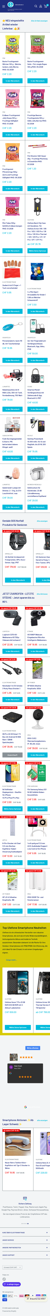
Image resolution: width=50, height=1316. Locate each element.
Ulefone (30, 220)
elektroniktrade (9, 282)
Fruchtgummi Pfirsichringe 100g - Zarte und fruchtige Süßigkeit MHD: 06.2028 (12, 173)
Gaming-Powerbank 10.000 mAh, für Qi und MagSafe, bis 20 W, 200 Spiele (36, 443)
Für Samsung (32, 786)
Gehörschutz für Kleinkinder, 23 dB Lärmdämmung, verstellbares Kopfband (36, 492)
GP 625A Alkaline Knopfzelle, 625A (34, 687)
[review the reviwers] (41, 1074)
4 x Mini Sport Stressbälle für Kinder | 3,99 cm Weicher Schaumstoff (36, 296)
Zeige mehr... (11, 960)
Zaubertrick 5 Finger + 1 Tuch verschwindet (11, 286)
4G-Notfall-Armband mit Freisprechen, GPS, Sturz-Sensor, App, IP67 (15, 560)
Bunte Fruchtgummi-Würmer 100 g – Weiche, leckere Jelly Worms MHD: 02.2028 (11, 65)
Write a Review (32, 1048)
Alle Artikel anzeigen (39, 21)
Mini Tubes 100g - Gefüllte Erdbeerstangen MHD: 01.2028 (12, 226)
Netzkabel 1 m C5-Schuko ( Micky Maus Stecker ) (12, 687)
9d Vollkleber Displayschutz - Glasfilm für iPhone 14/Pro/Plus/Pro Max (11, 793)
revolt (30, 435)
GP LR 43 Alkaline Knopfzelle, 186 (9, 898)
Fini (3, 58)
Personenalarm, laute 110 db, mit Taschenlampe (12, 342)
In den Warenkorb (12, 81)
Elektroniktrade (9, 682)
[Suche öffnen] (36, 6)
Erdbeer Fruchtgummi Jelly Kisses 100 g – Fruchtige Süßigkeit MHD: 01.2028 (11, 119)
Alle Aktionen (42, 594)
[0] (45, 6)
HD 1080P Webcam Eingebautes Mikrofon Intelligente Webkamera (36, 637)
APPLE (4, 840)
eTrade (30, 631)
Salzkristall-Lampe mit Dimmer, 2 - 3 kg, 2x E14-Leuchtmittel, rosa (12, 490)
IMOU (29, 735)
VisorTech (6, 338)
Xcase (29, 386)
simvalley (9, 554)
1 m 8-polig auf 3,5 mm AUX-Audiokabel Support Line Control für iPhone (37, 846)
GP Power (31, 682)
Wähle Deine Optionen (37, 251)
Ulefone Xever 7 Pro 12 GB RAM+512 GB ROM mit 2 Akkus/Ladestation (15, 1005)
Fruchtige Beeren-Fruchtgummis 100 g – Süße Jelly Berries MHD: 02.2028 (37, 119)
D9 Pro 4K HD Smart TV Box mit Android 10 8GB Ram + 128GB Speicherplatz (11, 738)
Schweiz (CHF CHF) (10, 1267)
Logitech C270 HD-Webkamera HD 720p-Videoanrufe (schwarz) (11, 637)
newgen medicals (34, 484)
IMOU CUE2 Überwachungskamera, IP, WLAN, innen (36, 741)
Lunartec (6, 386)
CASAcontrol (7, 435)
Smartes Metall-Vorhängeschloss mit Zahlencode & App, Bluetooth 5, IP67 (35, 394)
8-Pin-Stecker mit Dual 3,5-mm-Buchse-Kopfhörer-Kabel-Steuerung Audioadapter (12, 847)
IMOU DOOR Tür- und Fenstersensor (35, 898)
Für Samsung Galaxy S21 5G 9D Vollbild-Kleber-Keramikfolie (36, 792)
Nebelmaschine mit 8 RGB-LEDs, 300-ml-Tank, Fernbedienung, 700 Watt (12, 392)
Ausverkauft (12, 755)
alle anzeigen (42, 1120)
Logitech (5, 631)
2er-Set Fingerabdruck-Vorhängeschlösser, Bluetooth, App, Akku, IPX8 (36, 345)
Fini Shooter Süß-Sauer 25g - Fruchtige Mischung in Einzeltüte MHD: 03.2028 (37, 160)
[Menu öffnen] (3, 6)
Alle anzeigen (42, 521)
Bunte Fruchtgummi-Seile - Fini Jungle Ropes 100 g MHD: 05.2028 (37, 64)
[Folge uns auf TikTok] (4, 1279)
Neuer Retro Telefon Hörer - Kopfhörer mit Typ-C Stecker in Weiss (17, 1165)
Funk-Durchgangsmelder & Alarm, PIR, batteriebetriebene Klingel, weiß (12, 443)
